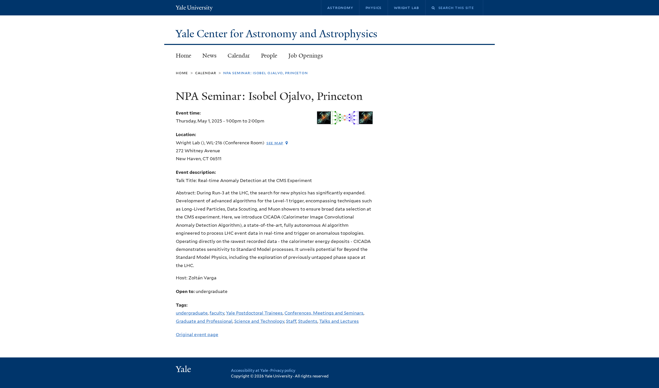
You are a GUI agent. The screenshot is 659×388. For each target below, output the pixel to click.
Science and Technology (259, 321)
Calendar (239, 55)
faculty (217, 313)
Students (307, 321)
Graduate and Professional (204, 321)
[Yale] (184, 369)
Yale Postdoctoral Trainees (254, 313)
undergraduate (192, 313)
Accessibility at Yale (249, 370)
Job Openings (305, 55)
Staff (291, 321)
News (209, 55)
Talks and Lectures (339, 321)
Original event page (197, 334)
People (269, 55)
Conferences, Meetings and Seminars (323, 313)
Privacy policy (282, 370)
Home (183, 55)
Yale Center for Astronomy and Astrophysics (278, 34)
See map (274, 142)
